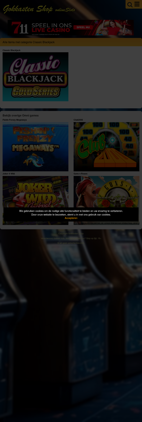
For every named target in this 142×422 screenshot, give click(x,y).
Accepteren (71, 218)
